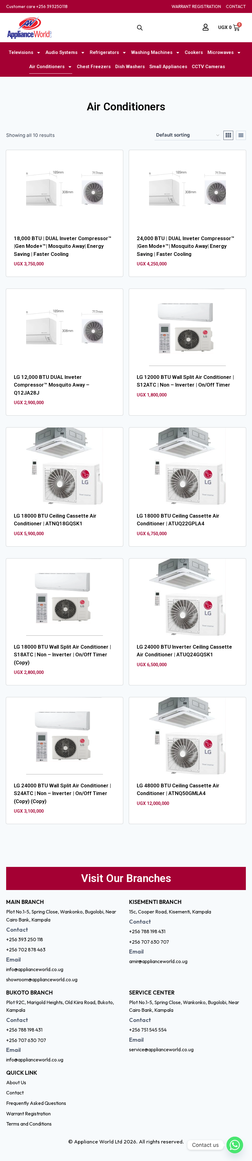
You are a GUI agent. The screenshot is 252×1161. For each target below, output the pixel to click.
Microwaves (220, 52)
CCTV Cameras (208, 66)
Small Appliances (168, 66)
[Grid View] (228, 135)
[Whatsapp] (234, 1145)
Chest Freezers (94, 66)
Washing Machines (151, 52)
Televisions (21, 52)
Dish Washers (130, 66)
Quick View (161, 411)
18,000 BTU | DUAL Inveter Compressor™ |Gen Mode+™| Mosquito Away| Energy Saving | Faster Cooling (63, 246)
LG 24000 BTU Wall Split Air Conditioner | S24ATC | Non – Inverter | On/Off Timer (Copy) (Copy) (62, 793)
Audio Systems (61, 52)
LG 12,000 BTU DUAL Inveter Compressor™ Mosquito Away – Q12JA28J (51, 385)
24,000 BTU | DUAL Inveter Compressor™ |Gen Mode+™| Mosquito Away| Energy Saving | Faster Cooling (185, 246)
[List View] (241, 135)
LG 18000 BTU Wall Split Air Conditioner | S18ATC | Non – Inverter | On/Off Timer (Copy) (62, 655)
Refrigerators (104, 52)
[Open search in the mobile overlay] (140, 28)
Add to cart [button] (194, 411)
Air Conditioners (47, 66)
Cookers (194, 52)
